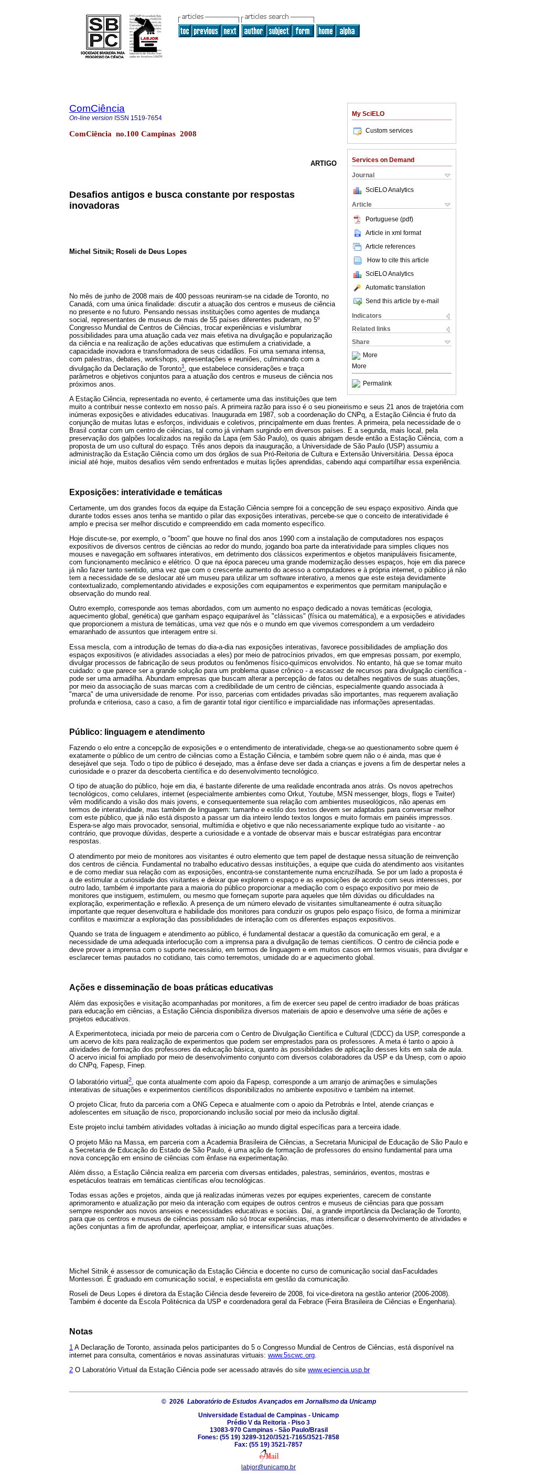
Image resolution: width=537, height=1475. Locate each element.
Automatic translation (395, 287)
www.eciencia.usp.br (339, 1370)
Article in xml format (393, 233)
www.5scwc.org (291, 1355)
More (370, 355)
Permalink (377, 383)
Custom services (389, 130)
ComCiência (97, 108)
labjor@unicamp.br (268, 1467)
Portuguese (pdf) (389, 219)
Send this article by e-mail (402, 301)
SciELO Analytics (390, 190)
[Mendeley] (357, 355)
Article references (390, 246)
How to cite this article (398, 260)
